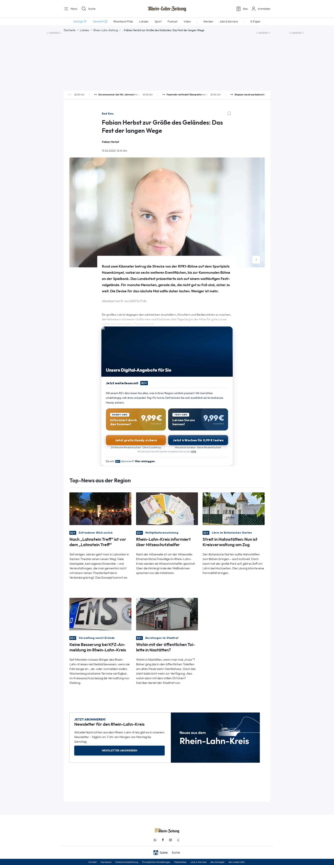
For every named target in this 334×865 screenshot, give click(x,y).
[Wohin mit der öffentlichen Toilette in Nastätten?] (167, 614)
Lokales (84, 30)
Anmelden (264, 8)
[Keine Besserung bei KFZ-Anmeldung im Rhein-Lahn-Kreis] (100, 614)
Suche (91, 8)
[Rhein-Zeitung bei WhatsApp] (155, 840)
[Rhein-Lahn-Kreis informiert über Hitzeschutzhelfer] (167, 508)
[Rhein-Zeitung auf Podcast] (178, 840)
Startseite (70, 30)
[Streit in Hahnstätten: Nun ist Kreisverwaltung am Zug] (234, 508)
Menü (74, 8)
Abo (245, 8)
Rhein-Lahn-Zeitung (105, 30)
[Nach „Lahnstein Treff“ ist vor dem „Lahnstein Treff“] (100, 508)
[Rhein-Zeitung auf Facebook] (163, 840)
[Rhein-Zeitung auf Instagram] (170, 840)
